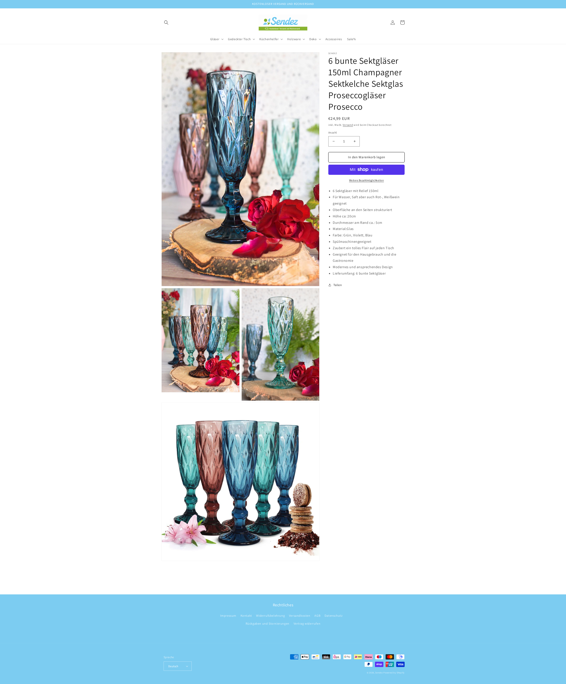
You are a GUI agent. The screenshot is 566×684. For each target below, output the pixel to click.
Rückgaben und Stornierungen (267, 624)
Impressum (228, 616)
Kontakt (246, 616)
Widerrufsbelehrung (270, 616)
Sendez (379, 672)
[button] (166, 22)
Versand (348, 124)
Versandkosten (299, 616)
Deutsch (173, 666)
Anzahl (332, 132)
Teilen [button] (337, 285)
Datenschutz (334, 616)
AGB (317, 616)
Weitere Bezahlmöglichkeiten (366, 180)
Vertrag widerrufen (307, 624)
